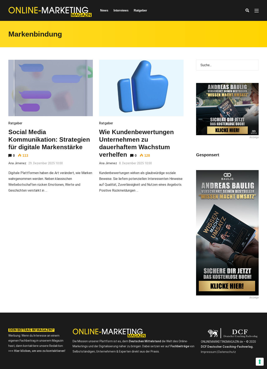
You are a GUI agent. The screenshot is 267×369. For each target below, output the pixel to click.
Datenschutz (227, 352)
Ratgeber (140, 10)
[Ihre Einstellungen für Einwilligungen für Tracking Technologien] (260, 362)
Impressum (208, 352)
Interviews (120, 10)
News (104, 10)
